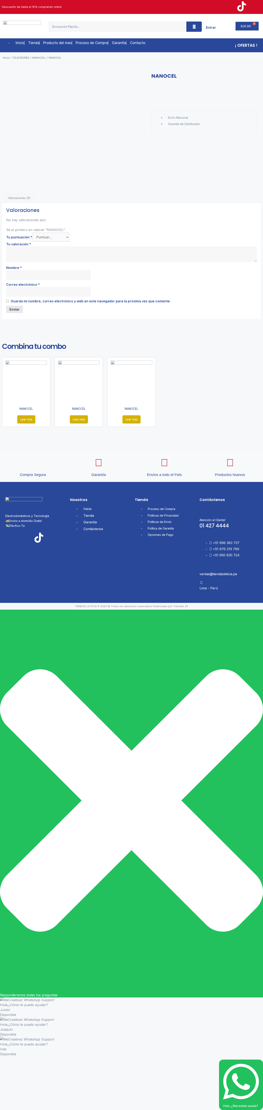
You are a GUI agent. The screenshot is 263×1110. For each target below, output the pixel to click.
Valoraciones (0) (19, 198)
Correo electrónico (23, 284)
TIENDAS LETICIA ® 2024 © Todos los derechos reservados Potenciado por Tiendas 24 (131, 606)
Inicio (6, 57)
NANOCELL (39, 57)
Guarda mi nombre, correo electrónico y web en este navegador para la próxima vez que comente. (91, 301)
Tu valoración (18, 244)
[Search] (194, 27)
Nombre (14, 268)
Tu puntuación (19, 237)
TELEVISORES (20, 57)
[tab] (19, 198)
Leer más (26, 419)
